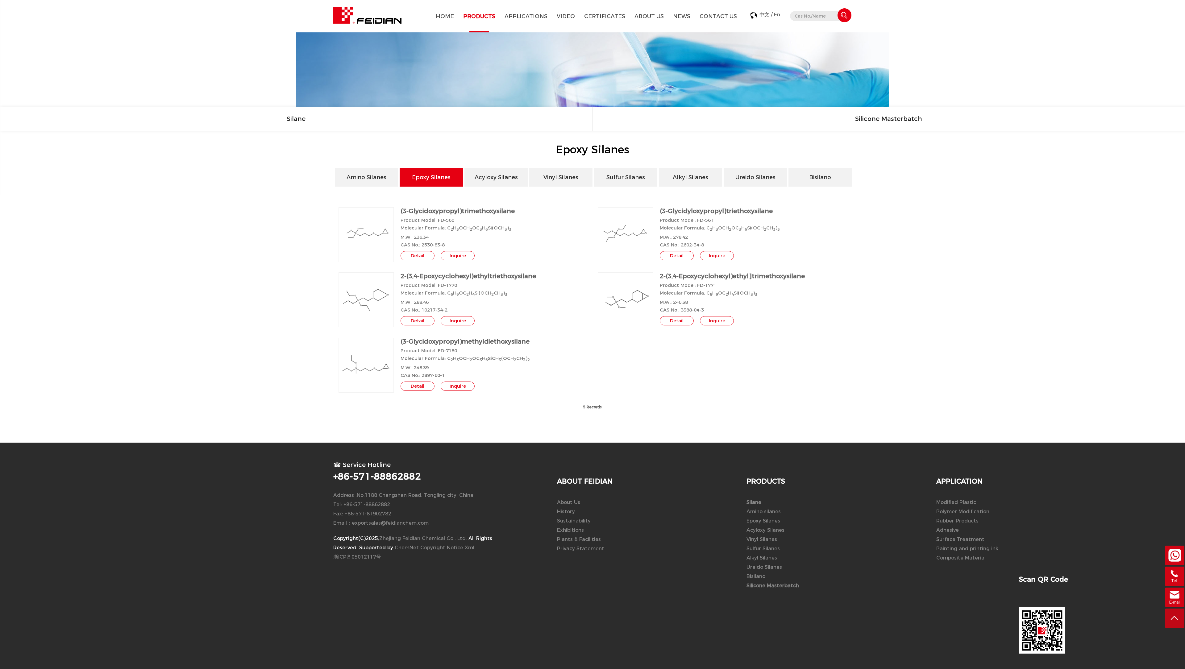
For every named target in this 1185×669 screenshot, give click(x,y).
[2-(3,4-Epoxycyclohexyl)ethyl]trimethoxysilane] (625, 299)
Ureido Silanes (764, 567)
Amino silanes (763, 511)
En (777, 15)
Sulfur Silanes (763, 548)
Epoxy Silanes (763, 521)
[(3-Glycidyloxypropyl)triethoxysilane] (625, 234)
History (566, 511)
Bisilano (755, 576)
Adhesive (947, 530)
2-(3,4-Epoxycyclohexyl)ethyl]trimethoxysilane (732, 276)
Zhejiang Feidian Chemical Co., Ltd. (423, 538)
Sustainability (574, 521)
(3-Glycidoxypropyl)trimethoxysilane (458, 211)
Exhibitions (570, 530)
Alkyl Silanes (761, 558)
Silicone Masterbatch (888, 118)
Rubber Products (957, 521)
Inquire (458, 255)
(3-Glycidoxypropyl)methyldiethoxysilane (465, 341)
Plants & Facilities (579, 539)
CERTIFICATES (604, 16)
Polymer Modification (962, 511)
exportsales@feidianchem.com (390, 523)
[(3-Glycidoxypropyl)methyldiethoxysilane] (366, 365)
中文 (764, 15)
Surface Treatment (960, 539)
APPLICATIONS (526, 16)
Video (566, 16)
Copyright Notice (441, 548)
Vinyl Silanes (761, 539)
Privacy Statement (580, 548)
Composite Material (961, 558)
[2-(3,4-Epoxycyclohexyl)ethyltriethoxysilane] (366, 300)
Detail (417, 255)
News (681, 16)
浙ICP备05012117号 (357, 557)
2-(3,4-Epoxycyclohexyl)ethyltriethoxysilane (468, 276)
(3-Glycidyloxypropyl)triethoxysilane (716, 211)
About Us (649, 16)
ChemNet (407, 548)
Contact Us (718, 16)
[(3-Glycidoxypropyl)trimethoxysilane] (366, 235)
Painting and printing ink (967, 548)
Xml (469, 548)
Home (445, 16)
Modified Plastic (956, 502)
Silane (296, 118)
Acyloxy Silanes (765, 530)
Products (479, 16)
